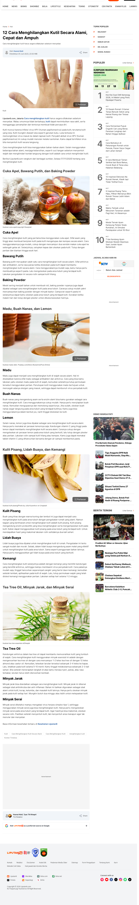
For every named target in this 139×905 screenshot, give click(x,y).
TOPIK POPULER (100, 26)
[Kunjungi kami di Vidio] (102, 879)
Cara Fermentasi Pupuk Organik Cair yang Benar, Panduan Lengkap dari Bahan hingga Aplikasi (117, 130)
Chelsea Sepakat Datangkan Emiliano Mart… (118, 576)
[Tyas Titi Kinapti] (10, 816)
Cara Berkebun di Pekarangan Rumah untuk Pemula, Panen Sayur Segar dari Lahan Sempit (118, 147)
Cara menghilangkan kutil (37, 118)
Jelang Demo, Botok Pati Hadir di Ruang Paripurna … (118, 499)
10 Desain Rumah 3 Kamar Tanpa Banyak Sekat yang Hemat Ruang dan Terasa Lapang (117, 113)
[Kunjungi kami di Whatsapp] (125, 879)
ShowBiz (34, 6)
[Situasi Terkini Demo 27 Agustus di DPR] (99, 488)
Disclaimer (31, 863)
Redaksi (19, 863)
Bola (44, 6)
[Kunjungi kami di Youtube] (106, 879)
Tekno (81, 6)
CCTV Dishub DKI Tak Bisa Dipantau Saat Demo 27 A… (118, 476)
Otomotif (93, 6)
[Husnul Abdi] (6, 52)
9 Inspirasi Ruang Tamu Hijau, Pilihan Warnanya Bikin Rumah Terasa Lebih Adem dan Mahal (118, 195)
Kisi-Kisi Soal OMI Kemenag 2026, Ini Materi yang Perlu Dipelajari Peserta (118, 97)
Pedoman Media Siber (58, 863)
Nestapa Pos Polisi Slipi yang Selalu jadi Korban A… (118, 554)
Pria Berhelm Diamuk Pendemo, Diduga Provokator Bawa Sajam (113, 444)
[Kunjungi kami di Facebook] (111, 879)
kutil (48, 121)
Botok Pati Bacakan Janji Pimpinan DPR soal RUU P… (118, 465)
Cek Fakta (107, 6)
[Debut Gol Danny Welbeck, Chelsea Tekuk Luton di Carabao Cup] (99, 566)
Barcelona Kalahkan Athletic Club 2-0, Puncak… (118, 588)
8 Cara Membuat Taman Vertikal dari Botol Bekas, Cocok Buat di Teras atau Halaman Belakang (117, 164)
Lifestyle (56, 6)
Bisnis (24, 6)
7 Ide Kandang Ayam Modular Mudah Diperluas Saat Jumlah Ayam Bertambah (117, 243)
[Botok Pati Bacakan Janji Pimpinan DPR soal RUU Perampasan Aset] (99, 465)
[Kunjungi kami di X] (116, 879)
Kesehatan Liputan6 (47, 724)
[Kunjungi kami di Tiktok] (129, 879)
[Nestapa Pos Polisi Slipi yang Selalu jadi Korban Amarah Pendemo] (99, 554)
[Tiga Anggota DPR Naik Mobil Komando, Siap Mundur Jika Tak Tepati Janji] (99, 454)
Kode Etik (42, 863)
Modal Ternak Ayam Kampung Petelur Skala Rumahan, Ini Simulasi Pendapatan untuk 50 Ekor (118, 226)
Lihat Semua (127, 63)
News (14, 6)
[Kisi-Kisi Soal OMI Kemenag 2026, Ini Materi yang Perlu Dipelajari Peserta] (114, 78)
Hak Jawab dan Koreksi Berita (36, 866)
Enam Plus (120, 6)
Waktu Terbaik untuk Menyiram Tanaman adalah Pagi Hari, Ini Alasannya (118, 210)
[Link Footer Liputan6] (18, 852)
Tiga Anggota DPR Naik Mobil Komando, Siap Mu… (118, 454)
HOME (5, 6)
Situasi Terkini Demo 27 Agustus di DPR (116, 487)
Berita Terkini (102, 510)
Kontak (9, 863)
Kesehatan (69, 6)
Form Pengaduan (88, 863)
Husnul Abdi (18, 51)
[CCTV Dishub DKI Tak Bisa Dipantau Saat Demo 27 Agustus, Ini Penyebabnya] (99, 477)
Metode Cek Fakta (14, 866)
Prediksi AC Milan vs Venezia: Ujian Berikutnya (111, 544)
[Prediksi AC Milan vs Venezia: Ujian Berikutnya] (113, 527)
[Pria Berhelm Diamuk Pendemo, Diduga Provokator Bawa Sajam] (113, 428)
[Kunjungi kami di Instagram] (120, 879)
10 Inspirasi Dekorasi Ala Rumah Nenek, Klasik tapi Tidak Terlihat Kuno (117, 179)
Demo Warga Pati (103, 414)
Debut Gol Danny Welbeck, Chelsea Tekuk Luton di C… (118, 565)
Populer (99, 62)
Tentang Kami (104, 863)
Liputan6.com (26, 886)
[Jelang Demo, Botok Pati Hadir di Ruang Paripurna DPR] (99, 499)
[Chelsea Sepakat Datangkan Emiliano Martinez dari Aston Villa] (99, 577)
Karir (116, 863)
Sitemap (75, 863)
